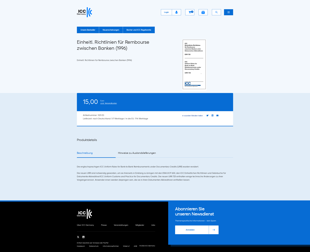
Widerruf (126, 246)
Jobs (153, 225)
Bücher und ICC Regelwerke (139, 30)
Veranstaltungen (121, 225)
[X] (78, 237)
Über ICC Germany (85, 225)
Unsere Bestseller (88, 30)
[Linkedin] (83, 237)
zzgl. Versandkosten (108, 103)
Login (166, 12)
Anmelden (190, 230)
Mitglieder (140, 225)
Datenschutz (94, 246)
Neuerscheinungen (111, 30)
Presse (104, 225)
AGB (135, 246)
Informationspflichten (111, 246)
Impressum (81, 246)
